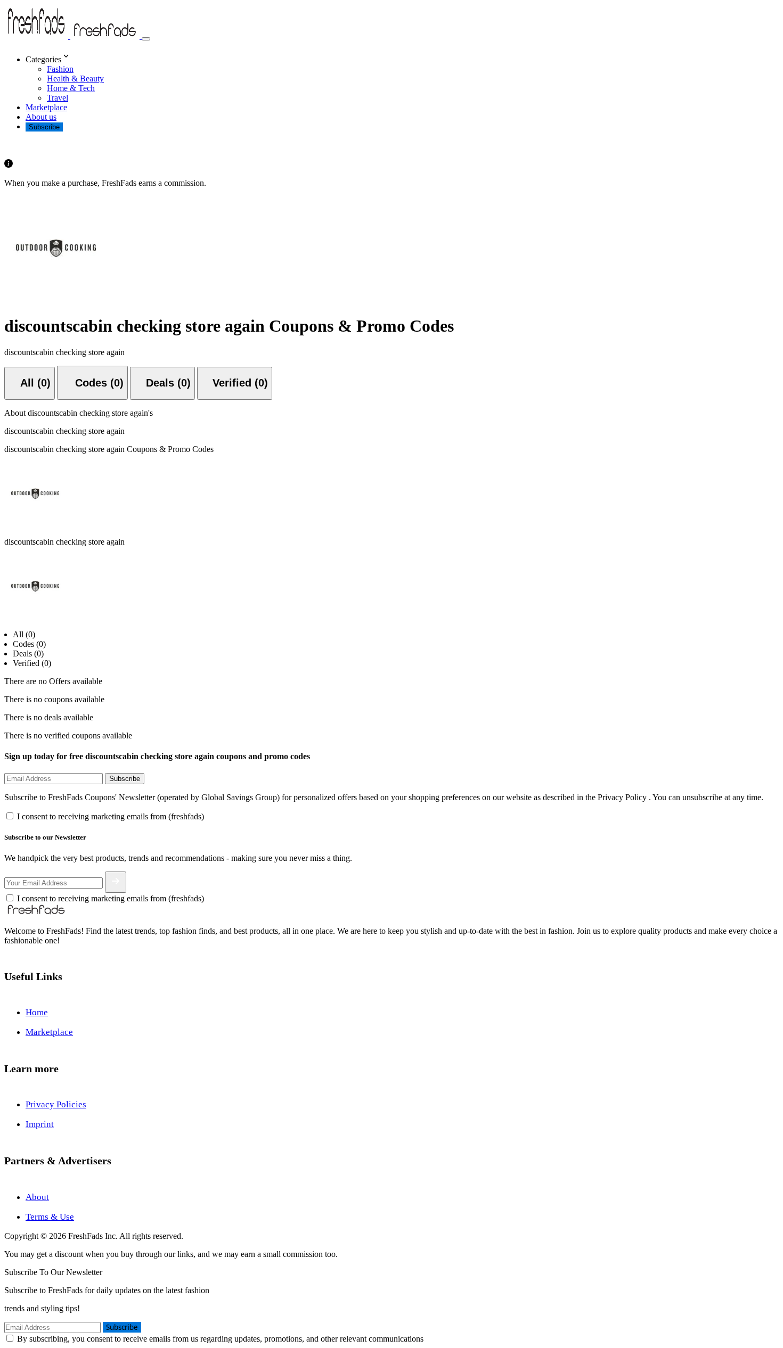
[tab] (29, 383)
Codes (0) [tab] (29, 643)
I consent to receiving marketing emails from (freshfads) (110, 816)
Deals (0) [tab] (28, 653)
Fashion (60, 68)
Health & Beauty (75, 78)
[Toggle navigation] (146, 38)
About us (41, 116)
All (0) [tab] (24, 634)
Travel (57, 97)
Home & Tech (71, 88)
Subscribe (44, 127)
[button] (402, 57)
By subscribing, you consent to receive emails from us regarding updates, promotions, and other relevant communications (220, 1338)
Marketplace (46, 107)
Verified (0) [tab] (32, 663)
